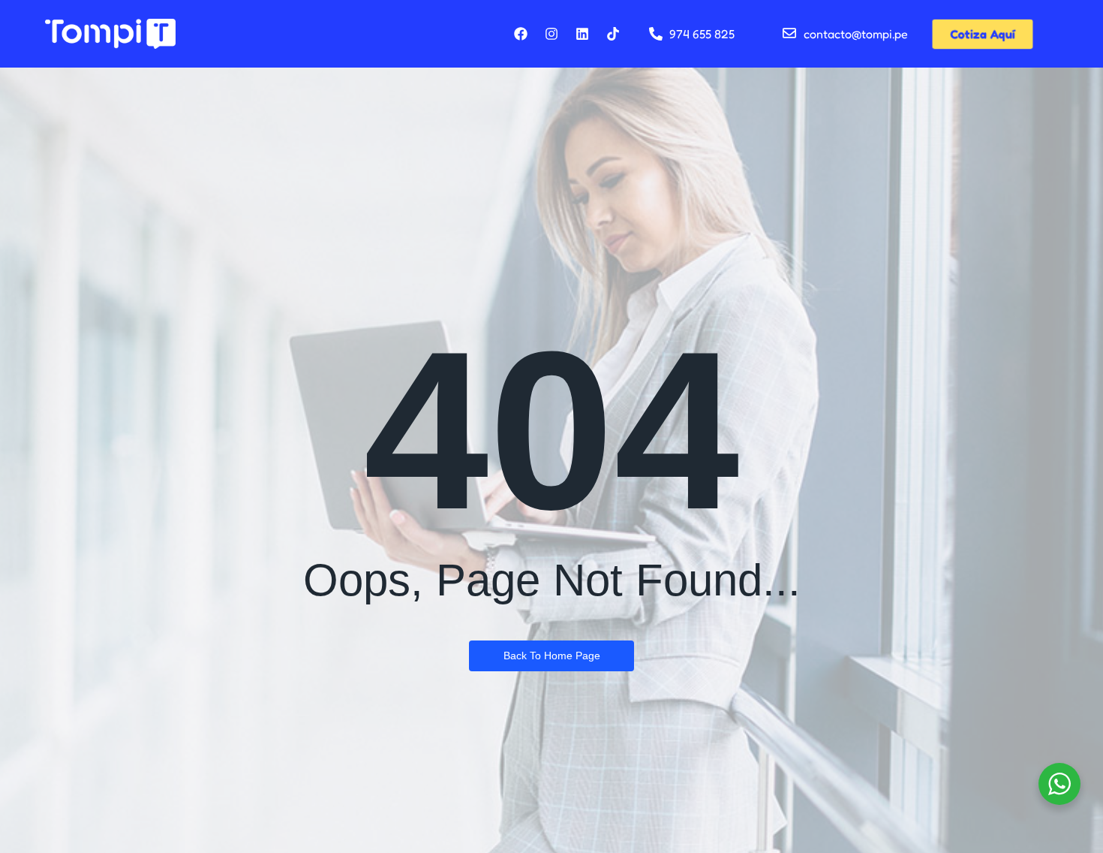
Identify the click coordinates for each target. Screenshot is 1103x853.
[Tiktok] (613, 33)
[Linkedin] (582, 33)
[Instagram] (551, 33)
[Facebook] (520, 33)
